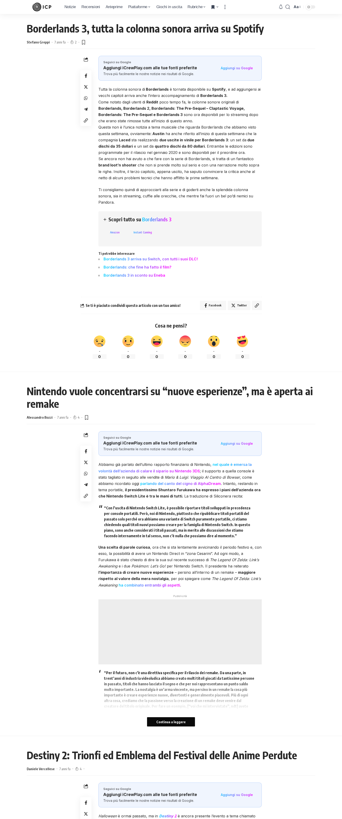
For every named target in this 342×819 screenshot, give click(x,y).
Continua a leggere (171, 722)
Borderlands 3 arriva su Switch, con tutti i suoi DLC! (151, 259)
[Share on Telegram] (85, 109)
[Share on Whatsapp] (85, 98)
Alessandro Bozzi (40, 417)
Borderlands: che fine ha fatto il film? (137, 267)
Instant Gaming (143, 232)
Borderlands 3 (156, 219)
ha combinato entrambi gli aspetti (149, 585)
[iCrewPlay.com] (42, 7)
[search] (287, 7)
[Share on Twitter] (85, 87)
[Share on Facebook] (85, 76)
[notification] (280, 7)
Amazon (115, 232)
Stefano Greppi (38, 42)
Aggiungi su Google (237, 68)
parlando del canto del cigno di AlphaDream (180, 483)
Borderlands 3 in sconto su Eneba (134, 275)
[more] (225, 7)
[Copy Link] (85, 120)
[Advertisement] (180, 631)
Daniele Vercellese (41, 769)
